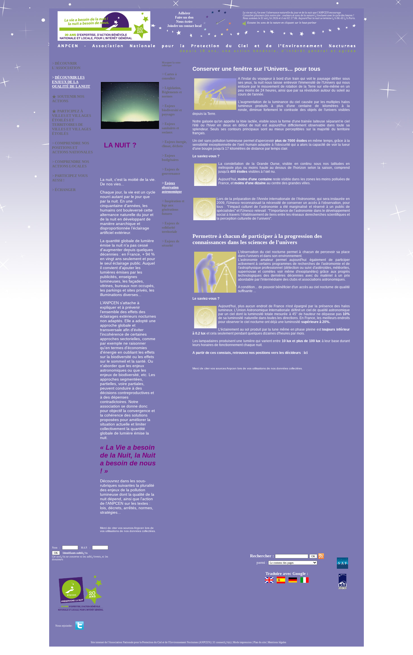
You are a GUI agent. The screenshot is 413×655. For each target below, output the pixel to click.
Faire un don (184, 17)
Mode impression (242, 642)
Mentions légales (277, 642)
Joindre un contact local (184, 26)
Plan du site (259, 642)
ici (305, 353)
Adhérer (184, 13)
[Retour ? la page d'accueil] (104, 24)
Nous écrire (184, 22)
